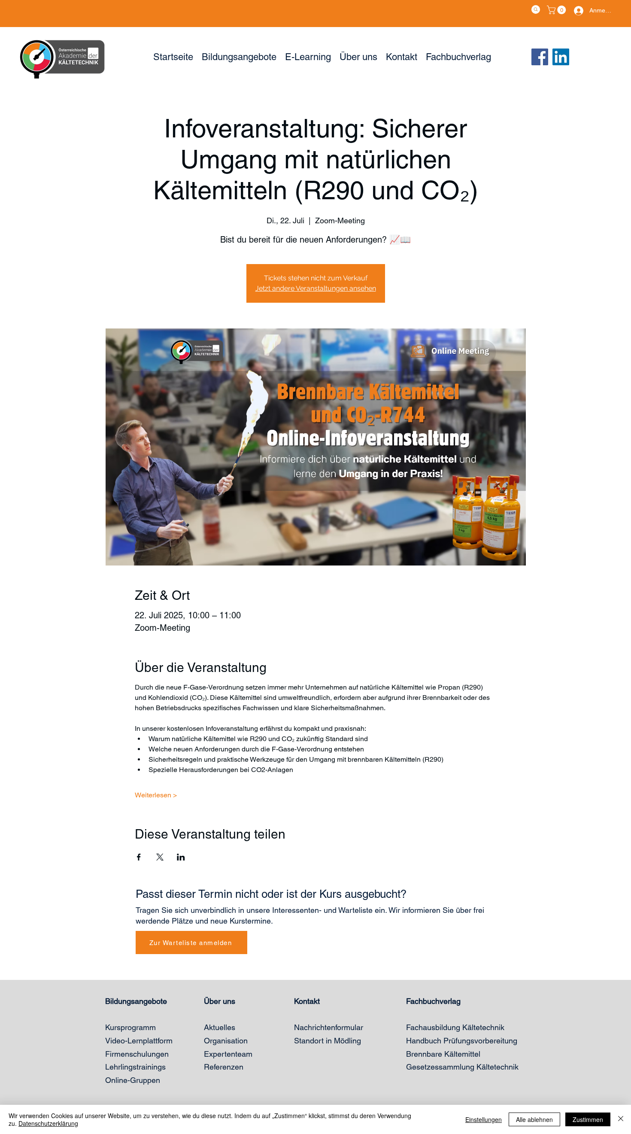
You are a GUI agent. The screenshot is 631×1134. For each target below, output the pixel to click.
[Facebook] (539, 57)
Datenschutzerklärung (48, 1123)
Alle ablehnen (534, 1119)
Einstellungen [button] (483, 1119)
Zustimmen (588, 1119)
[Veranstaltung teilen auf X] (160, 857)
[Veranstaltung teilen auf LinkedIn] (181, 857)
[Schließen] (621, 1119)
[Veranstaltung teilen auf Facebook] (139, 857)
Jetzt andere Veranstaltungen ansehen (315, 288)
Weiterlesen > (156, 795)
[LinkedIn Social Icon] (560, 57)
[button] (557, 10)
